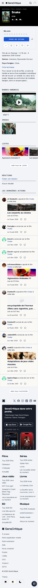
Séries (23, 456)
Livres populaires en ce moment (27, 497)
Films (12, 9)
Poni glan (11, 226)
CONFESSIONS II (26, 513)
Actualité (5, 472)
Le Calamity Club (26, 485)
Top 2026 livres (26, 481)
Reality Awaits (25, 517)
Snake (25, 9)
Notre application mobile (11, 538)
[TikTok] (26, 401)
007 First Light (7, 486)
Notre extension (8, 541)
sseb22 (10, 348)
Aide (3, 545)
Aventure (18, 9)
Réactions (7, 175)
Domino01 (11, 292)
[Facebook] (18, 401)
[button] (34, 3)
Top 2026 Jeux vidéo (8, 481)
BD (3, 504)
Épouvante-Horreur (25, 59)
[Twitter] (14, 401)
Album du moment (27, 521)
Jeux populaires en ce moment (9, 498)
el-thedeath (12, 199)
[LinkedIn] (30, 401)
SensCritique (6, 9)
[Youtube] (35, 401)
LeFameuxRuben (14, 264)
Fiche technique (8, 67)
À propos (5, 534)
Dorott (10, 239)
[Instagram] (22, 401)
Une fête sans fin (8, 511)
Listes (5, 143)
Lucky (22, 467)
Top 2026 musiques (27, 509)
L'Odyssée (6, 468)
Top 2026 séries (26, 460)
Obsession (6, 464)
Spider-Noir (24, 463)
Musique (24, 504)
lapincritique (12, 378)
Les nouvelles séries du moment (27, 471)
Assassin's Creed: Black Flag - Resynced (9, 491)
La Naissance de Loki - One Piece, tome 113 (8, 516)
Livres (23, 476)
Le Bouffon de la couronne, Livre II (27, 491)
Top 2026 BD (7, 508)
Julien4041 (11, 335)
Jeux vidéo (8, 476)
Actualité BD (7, 522)
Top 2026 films (7, 461)
